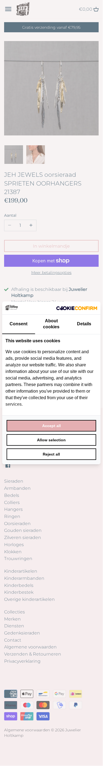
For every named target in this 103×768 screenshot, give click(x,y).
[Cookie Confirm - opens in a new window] (76, 308)
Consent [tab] (18, 323)
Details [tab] (84, 323)
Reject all (51, 454)
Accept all (51, 426)
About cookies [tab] (51, 323)
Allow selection (51, 440)
